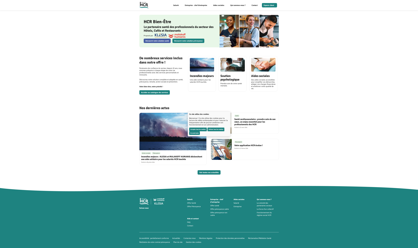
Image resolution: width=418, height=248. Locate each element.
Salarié (176, 5)
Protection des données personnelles (230, 238)
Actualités (176, 238)
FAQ (188, 222)
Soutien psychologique (229, 78)
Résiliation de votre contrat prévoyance (154, 242)
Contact (255, 5)
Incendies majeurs (202, 76)
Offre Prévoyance (194, 206)
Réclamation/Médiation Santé (259, 238)
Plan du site (177, 242)
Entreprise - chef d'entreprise (196, 5)
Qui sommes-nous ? (237, 5)
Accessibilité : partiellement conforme (154, 238)
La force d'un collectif (265, 209)
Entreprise (238, 206)
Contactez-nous (190, 238)
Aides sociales (218, 5)
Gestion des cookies (193, 242)
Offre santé (214, 206)
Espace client (269, 5)
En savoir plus (194, 133)
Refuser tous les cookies (216, 129)
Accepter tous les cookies (198, 129)
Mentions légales (205, 238)
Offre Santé (191, 203)
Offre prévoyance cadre (219, 209)
